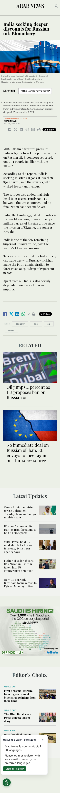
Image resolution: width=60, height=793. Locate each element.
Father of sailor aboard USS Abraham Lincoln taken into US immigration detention (19, 565)
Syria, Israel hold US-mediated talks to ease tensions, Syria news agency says (18, 547)
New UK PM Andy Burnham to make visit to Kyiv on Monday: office (20, 583)
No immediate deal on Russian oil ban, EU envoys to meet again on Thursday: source (28, 452)
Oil (48, 324)
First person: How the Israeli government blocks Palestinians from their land (20, 696)
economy (20, 324)
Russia (11, 330)
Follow (50, 129)
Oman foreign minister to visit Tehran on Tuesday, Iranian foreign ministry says (20, 512)
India (36, 324)
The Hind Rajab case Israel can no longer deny (17, 717)
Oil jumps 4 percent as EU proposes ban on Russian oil (28, 392)
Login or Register (15, 768)
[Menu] (4, 6)
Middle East (10, 687)
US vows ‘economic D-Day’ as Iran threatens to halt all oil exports (20, 529)
